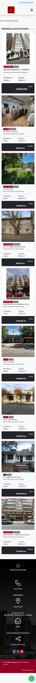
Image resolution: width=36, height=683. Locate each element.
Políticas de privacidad (18, 570)
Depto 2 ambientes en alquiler (14, 247)
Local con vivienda (10, 419)
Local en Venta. (9, 362)
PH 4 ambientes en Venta (12, 477)
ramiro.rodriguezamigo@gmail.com (18, 633)
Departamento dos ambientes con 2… (16, 304)
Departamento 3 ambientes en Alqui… (16, 535)
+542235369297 (18, 595)
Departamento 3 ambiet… (17, 70)
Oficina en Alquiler (10, 131)
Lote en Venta (8, 189)
